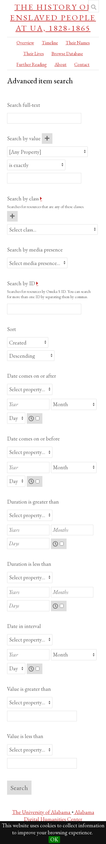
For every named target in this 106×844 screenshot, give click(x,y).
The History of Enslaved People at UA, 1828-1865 (53, 17)
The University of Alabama (42, 812)
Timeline (50, 43)
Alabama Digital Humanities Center (59, 816)
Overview (25, 43)
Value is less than (25, 736)
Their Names (78, 43)
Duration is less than (29, 564)
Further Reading (31, 64)
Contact (82, 64)
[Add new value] (47, 138)
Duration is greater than (33, 501)
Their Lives (33, 53)
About (60, 64)
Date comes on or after (31, 375)
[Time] (35, 418)
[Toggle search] (93, 7)
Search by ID (21, 283)
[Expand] (41, 198)
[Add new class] (12, 216)
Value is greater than (29, 689)
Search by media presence (35, 249)
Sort (11, 329)
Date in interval (24, 626)
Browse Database (67, 53)
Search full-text (23, 105)
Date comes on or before (33, 438)
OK (54, 839)
